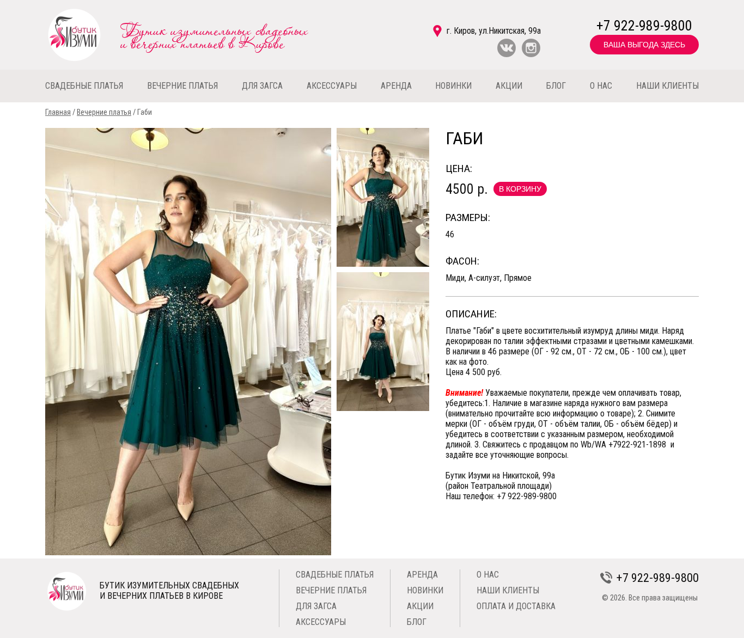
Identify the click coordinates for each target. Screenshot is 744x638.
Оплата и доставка (516, 606)
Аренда (422, 574)
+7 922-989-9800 (644, 25)
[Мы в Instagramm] (531, 55)
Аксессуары (321, 622)
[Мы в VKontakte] (506, 55)
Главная (58, 112)
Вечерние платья (104, 112)
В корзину (520, 189)
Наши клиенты (508, 590)
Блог (416, 622)
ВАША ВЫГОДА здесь (644, 44)
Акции (420, 606)
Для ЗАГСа (316, 606)
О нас (488, 574)
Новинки (425, 590)
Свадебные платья (335, 574)
